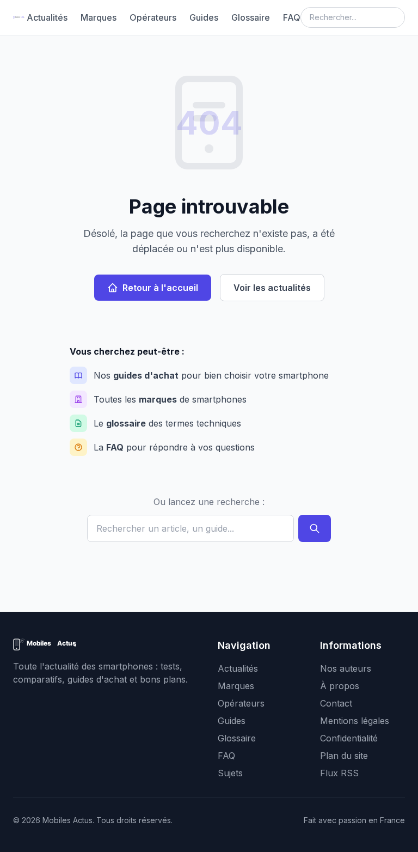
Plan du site (344, 755)
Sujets (230, 773)
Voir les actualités (272, 287)
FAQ (291, 17)
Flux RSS (339, 773)
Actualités (47, 17)
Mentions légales (354, 720)
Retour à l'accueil (160, 287)
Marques (98, 17)
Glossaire (250, 17)
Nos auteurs (345, 668)
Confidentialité (349, 738)
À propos (339, 685)
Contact (336, 703)
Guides (203, 17)
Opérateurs (153, 17)
